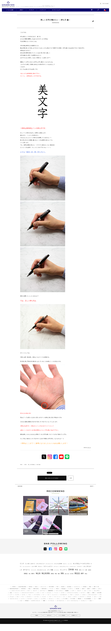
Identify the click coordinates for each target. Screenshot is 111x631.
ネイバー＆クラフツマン (60, 600)
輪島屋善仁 (67, 590)
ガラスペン (65, 563)
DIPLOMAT (77, 588)
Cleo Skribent (69, 586)
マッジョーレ (44, 596)
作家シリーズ (81, 569)
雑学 (82, 573)
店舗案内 (36, 615)
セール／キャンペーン (64, 566)
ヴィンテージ (63, 569)
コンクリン (36, 598)
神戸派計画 (27, 600)
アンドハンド (17, 592)
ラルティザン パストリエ (14, 598)
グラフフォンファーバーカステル (72, 592)
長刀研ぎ (72, 573)
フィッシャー (56, 592)
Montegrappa (63, 588)
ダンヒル (69, 596)
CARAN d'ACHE (44, 588)
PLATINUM (84, 586)
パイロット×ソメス (43, 586)
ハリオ (95, 598)
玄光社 (11, 592)
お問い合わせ (49, 615)
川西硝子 (99, 598)
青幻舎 (88, 592)
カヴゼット (100, 588)
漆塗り (33, 573)
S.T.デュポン (89, 596)
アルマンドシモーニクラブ (92, 594)
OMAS (90, 586)
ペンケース (79, 566)
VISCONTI (14, 586)
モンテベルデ (29, 598)
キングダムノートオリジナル (81, 563)
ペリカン (29, 594)
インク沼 (27, 563)
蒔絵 (56, 573)
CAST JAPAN (99, 592)
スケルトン (40, 566)
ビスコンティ (77, 594)
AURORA (93, 588)
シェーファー (23, 598)
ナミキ (43, 592)
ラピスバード (35, 590)
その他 (90, 600)
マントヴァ (46, 533)
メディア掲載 (50, 569)
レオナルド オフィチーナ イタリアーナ (27, 592)
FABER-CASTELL (36, 588)
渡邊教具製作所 (50, 590)
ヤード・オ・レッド (57, 596)
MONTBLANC (23, 588)
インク (22, 563)
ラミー (44, 594)
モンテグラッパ (29, 596)
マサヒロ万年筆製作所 (87, 598)
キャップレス (70, 563)
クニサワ (72, 590)
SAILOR (83, 588)
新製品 (26, 573)
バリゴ (48, 594)
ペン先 (84, 566)
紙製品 (52, 573)
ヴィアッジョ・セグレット (54, 533)
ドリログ (21, 600)
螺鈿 (59, 573)
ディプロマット (70, 588)
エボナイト (32, 563)
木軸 (29, 573)
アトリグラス (17, 594)
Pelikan (29, 588)
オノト (64, 596)
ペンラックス (51, 588)
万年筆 (71, 569)
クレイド (90, 590)
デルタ (18, 596)
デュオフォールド (73, 566)
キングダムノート (84, 600)
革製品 (86, 573)
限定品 (77, 573)
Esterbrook (30, 586)
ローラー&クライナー (63, 594)
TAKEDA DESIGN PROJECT (14, 588)
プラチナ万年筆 (72, 598)
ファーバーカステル (37, 594)
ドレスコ (37, 592)
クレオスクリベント (77, 586)
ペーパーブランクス (51, 600)
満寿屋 (44, 600)
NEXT (91, 486)
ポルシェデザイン (97, 590)
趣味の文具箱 (67, 573)
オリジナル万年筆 (58, 563)
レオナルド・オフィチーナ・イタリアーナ (18, 590)
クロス (100, 596)
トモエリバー (79, 590)
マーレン (22, 596)
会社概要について (74, 615)
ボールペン (26, 569)
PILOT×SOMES (51, 586)
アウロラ (71, 594)
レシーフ (11, 594)
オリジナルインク (40, 563)
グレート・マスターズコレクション (72, 600)
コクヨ (85, 590)
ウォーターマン (82, 596)
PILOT (57, 586)
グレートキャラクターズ (26, 566)
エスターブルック (42, 590)
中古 (76, 570)
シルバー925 (34, 566)
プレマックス (82, 592)
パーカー (50, 596)
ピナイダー (63, 592)
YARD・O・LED (96, 586)
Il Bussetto (62, 586)
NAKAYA (88, 588)
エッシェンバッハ (55, 594)
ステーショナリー (48, 566)
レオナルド (84, 594)
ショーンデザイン (43, 598)
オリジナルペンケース (49, 563)
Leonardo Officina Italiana (22, 586)
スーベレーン (56, 566)
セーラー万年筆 (65, 598)
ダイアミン (75, 596)
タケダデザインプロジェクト (35, 600)
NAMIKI (93, 592)
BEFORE (20, 486)
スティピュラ (12, 596)
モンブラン (23, 594)
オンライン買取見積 (62, 615)
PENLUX (57, 588)
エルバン (95, 596)
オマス (100, 594)
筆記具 (38, 573)
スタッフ (89, 447)
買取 (62, 573)
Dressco (36, 586)
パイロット (58, 598)
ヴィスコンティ (49, 592)
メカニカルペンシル (41, 569)
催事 (86, 569)
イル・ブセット (36, 596)
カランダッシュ (51, 598)
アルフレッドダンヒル (59, 590)
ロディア (28, 590)
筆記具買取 (45, 573)
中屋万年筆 (79, 598)
